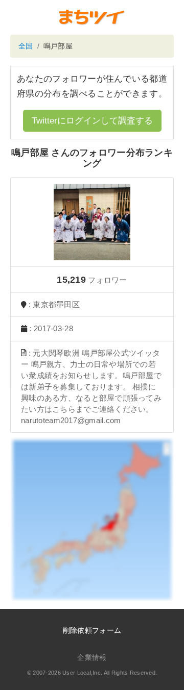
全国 (25, 46)
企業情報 (91, 657)
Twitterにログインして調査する (92, 121)
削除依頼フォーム (92, 630)
